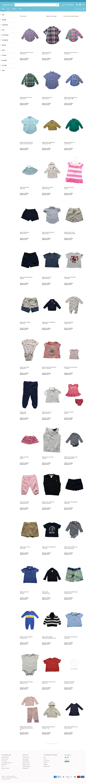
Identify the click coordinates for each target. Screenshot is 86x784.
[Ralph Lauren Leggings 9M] (30, 395)
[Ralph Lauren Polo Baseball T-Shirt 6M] (52, 530)
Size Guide (4, 764)
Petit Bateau (47, 761)
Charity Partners (26, 766)
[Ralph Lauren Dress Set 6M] (74, 170)
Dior (44, 757)
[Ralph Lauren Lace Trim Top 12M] (52, 440)
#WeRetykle (25, 768)
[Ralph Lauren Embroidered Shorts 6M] (74, 485)
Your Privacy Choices (10, 776)
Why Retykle (25, 759)
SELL (8, 9)
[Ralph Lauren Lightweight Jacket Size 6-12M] (52, 125)
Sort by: (71, 16)
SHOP (3, 9)
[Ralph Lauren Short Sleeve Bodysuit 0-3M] (30, 664)
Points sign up (78, 9)
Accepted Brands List (7, 762)
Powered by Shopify (6, 779)
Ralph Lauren (47, 766)
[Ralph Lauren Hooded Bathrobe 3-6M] (52, 170)
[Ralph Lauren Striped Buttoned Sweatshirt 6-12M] (52, 619)
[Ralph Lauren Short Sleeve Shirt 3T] (52, 35)
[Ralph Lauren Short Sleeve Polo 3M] (52, 395)
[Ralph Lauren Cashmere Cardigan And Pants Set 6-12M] (30, 709)
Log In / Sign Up (5, 768)
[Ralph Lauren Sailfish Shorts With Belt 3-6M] (74, 575)
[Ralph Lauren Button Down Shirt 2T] (52, 80)
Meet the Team (26, 762)
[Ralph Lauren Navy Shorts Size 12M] (30, 260)
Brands (14, 9)
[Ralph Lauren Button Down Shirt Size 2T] (30, 35)
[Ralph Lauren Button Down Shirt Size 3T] (74, 35)
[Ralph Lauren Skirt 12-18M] (30, 440)
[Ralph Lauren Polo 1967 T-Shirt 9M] (74, 260)
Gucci (45, 759)
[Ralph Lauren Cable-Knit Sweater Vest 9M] (52, 485)
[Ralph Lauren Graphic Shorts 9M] (30, 305)
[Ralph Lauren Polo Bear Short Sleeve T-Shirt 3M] (52, 350)
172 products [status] (23, 16)
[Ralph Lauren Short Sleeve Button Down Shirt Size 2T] (30, 125)
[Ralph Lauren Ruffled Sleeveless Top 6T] (74, 664)
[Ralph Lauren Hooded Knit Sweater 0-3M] (52, 709)
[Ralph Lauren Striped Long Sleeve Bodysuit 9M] (74, 440)
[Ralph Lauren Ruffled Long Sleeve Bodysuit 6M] (74, 530)
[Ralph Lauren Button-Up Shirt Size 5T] (30, 80)
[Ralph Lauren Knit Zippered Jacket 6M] (52, 305)
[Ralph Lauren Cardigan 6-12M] (52, 575)
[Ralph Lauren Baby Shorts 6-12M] (30, 215)
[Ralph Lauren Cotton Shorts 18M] (30, 530)
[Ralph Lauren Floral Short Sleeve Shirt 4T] (52, 215)
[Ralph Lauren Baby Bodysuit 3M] (30, 350)
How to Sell (4, 761)
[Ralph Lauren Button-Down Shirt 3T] (74, 125)
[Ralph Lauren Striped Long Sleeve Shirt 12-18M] (74, 80)
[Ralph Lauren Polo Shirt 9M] (30, 575)
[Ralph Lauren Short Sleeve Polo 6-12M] (74, 619)
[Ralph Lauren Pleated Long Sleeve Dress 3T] (74, 709)
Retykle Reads (26, 764)
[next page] (58, 743)
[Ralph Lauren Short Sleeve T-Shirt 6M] (74, 350)
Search (3, 776)
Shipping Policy (5, 757)
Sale (20, 9)
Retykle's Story (26, 757)
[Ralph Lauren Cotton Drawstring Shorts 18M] (74, 215)
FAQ (3, 766)
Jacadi (45, 762)
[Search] (57, 4)
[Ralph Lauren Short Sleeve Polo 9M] (52, 260)
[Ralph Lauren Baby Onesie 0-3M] (74, 305)
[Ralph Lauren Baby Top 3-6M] (30, 170)
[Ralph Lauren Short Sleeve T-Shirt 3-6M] (52, 664)
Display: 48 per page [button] (51, 16)
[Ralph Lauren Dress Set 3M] (74, 395)
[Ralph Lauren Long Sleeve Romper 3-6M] (30, 619)
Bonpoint (46, 764)
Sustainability (26, 761)
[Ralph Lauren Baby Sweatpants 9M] (30, 485)
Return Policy (5, 759)
